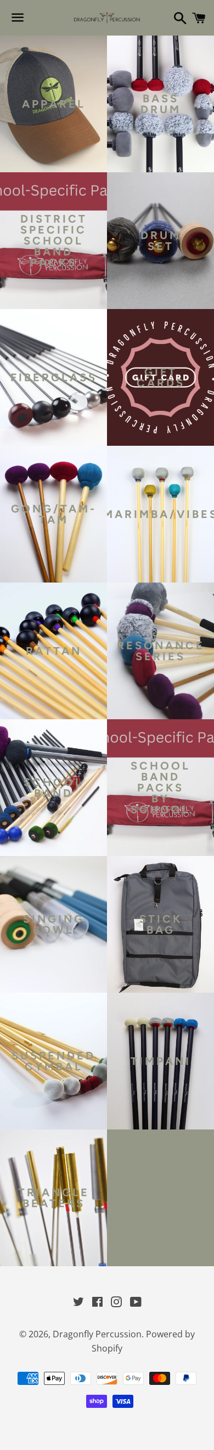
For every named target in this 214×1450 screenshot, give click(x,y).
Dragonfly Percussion (97, 1334)
